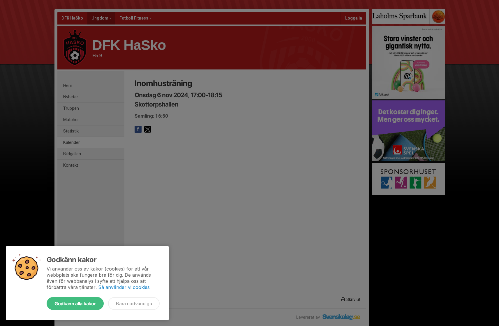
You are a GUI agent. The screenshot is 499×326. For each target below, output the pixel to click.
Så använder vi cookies (124, 287)
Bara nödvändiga (134, 303)
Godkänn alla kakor (75, 303)
